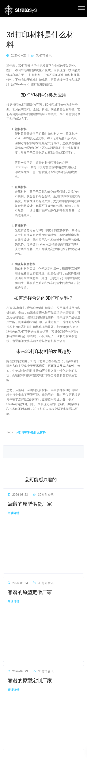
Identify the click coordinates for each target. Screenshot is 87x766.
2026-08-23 (20, 494)
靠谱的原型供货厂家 (30, 504)
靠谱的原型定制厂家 (30, 681)
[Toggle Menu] (81, 8)
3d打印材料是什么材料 (31, 432)
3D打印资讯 (44, 55)
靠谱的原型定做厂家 (30, 592)
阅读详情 (13, 513)
